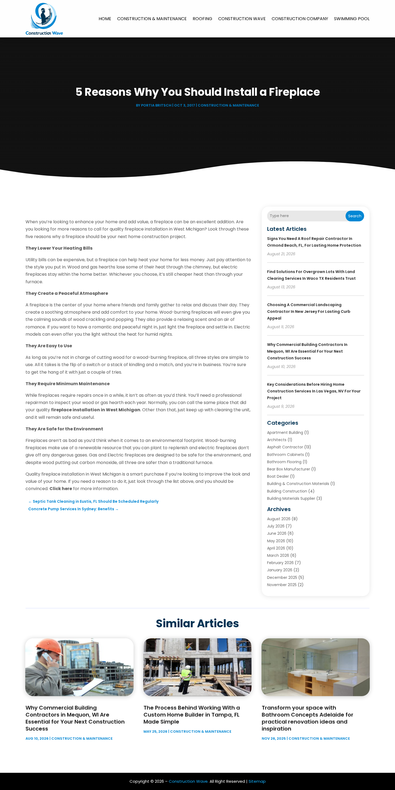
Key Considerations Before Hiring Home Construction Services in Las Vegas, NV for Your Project (314, 391)
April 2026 (276, 548)
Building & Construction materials (298, 483)
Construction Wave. (189, 781)
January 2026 (279, 570)
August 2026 (278, 519)
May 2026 (276, 541)
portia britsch (156, 105)
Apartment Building (285, 432)
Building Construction (287, 491)
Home (105, 19)
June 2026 (276, 533)
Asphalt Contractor (285, 447)
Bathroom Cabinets (285, 454)
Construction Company (300, 19)
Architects (276, 439)
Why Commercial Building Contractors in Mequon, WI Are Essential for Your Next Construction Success (307, 351)
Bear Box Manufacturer (288, 469)
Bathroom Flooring (284, 462)
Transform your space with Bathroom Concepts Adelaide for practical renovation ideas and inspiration (307, 718)
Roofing (202, 19)
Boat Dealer (278, 476)
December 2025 (282, 577)
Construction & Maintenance (152, 19)
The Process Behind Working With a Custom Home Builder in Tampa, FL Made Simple (191, 714)
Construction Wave (242, 19)
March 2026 (278, 555)
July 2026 (276, 526)
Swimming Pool (351, 19)
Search (354, 216)
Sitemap (257, 781)
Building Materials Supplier (291, 498)
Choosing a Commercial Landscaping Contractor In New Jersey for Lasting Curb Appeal (308, 311)
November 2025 (282, 584)
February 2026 (280, 562)
